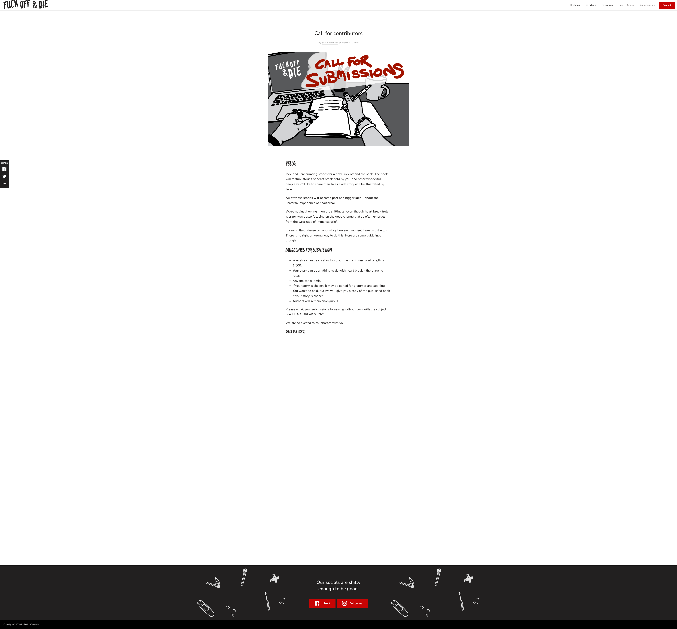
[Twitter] (4, 177)
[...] (4, 183)
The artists (590, 5)
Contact (631, 5)
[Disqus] (338, 383)
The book (574, 5)
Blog (620, 5)
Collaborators (647, 5)
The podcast (607, 5)
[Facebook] (4, 169)
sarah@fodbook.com (348, 309)
